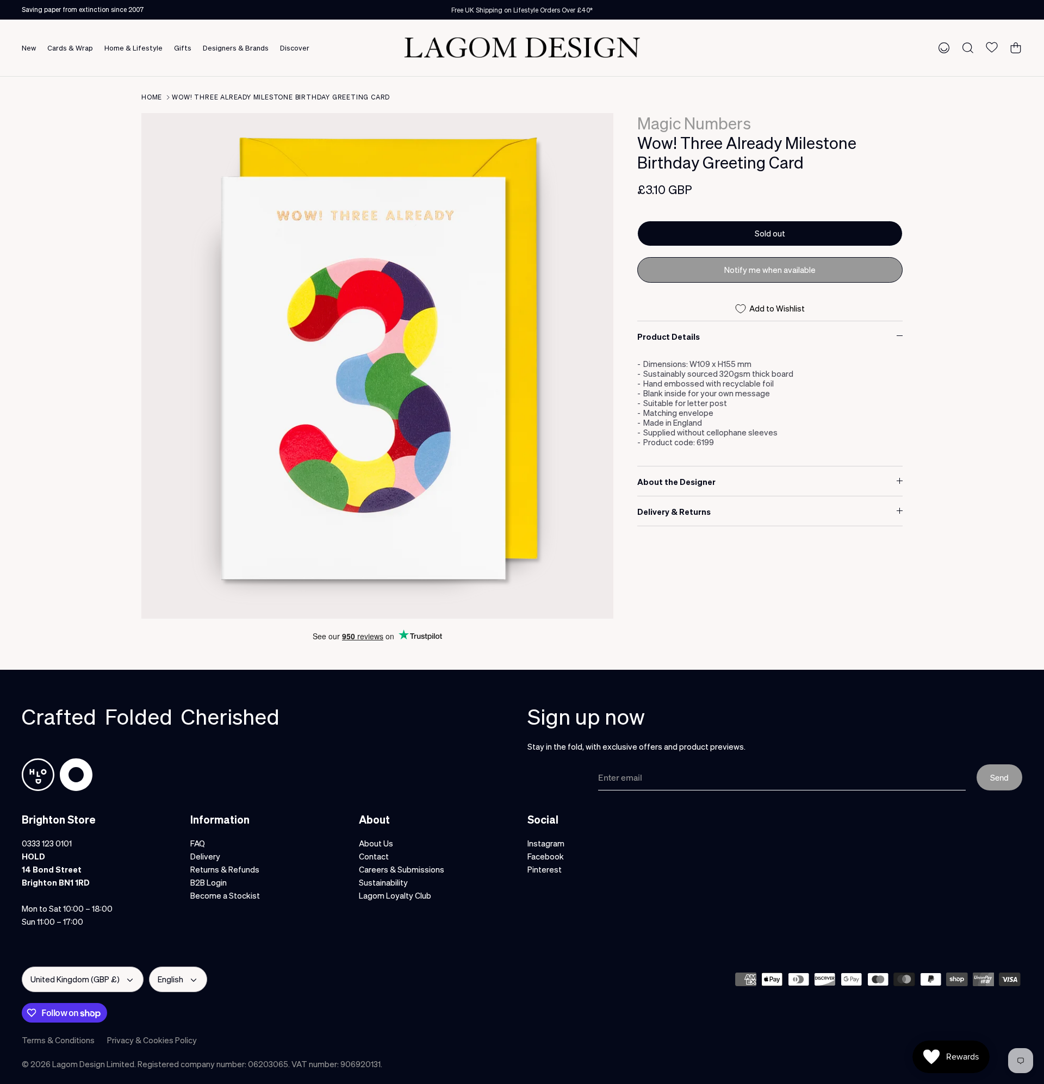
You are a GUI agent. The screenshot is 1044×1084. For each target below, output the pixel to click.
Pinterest (544, 869)
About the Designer (676, 481)
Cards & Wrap (70, 47)
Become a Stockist (225, 895)
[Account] (941, 47)
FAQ (197, 843)
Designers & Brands (236, 47)
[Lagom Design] (522, 47)
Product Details (668, 336)
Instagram (545, 843)
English (170, 979)
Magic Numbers (694, 123)
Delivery (205, 856)
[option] (377, 366)
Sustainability (383, 882)
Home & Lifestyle (133, 47)
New (29, 47)
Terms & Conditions (58, 1040)
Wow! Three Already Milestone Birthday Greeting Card (281, 97)
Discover (294, 47)
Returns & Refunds (224, 869)
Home (151, 97)
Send (999, 777)
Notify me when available (770, 269)
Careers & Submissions (401, 869)
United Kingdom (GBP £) (75, 979)
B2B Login (208, 882)
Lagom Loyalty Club (395, 895)
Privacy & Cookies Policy (152, 1040)
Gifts (182, 47)
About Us (376, 843)
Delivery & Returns (674, 511)
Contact (374, 856)
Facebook (545, 856)
